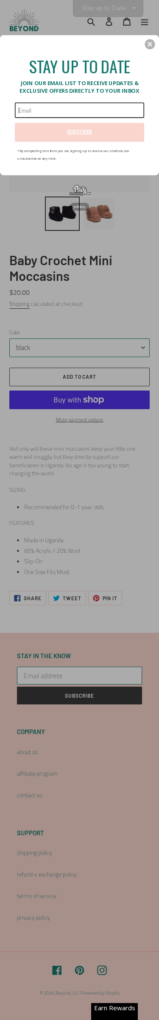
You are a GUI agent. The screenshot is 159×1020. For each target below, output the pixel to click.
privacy (79, 206)
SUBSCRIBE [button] (79, 132)
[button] (150, 44)
